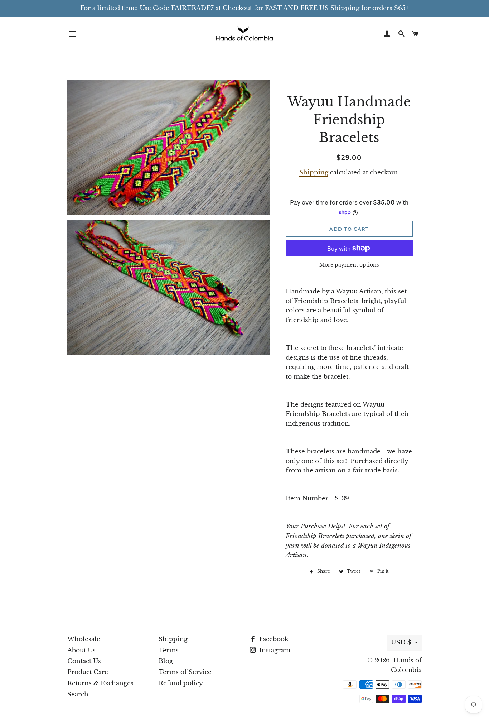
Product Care (87, 672)
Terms (169, 650)
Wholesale (83, 639)
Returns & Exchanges (100, 683)
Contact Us (84, 661)
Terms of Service (185, 672)
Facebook (272, 639)
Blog (166, 661)
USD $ (401, 642)
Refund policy (181, 683)
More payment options (349, 264)
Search (77, 694)
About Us (81, 650)
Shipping (313, 172)
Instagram (273, 650)
